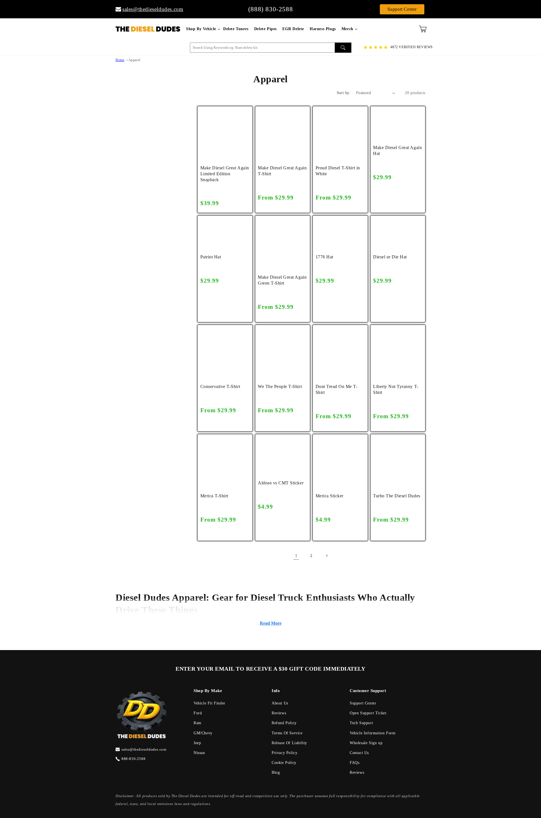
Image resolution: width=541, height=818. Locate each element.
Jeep (197, 743)
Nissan (199, 753)
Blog (276, 772)
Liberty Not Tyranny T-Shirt (395, 389)
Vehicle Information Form (372, 733)
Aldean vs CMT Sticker (280, 482)
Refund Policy (284, 723)
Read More (270, 623)
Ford (198, 713)
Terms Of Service (287, 733)
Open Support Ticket (368, 713)
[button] (201, 29)
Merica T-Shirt (214, 495)
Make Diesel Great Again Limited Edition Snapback (224, 173)
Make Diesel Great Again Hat (397, 150)
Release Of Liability (289, 743)
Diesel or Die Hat (390, 256)
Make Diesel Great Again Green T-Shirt (282, 280)
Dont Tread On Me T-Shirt (337, 389)
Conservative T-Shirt (220, 386)
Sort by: (344, 93)
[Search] (343, 48)
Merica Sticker (329, 495)
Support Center (402, 9)
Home (120, 60)
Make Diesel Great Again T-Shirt (282, 170)
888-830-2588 (133, 759)
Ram (197, 723)
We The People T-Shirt (280, 386)
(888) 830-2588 (270, 9)
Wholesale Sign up (366, 743)
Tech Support (361, 723)
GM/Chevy (203, 733)
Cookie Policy (284, 763)
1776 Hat (324, 256)
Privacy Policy (284, 753)
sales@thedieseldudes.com (149, 9)
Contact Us (359, 753)
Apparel (134, 60)
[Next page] (326, 555)
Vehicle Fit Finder (209, 703)
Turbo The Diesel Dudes (396, 495)
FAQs (354, 763)
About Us (280, 703)
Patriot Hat (210, 256)
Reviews (279, 713)
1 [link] (296, 555)
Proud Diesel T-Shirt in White (338, 170)
